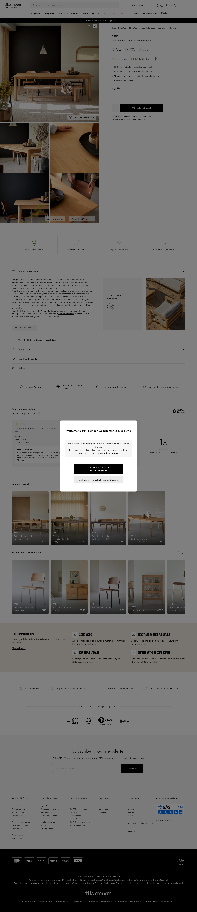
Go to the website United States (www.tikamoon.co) (98, 469)
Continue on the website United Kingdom (98, 480)
